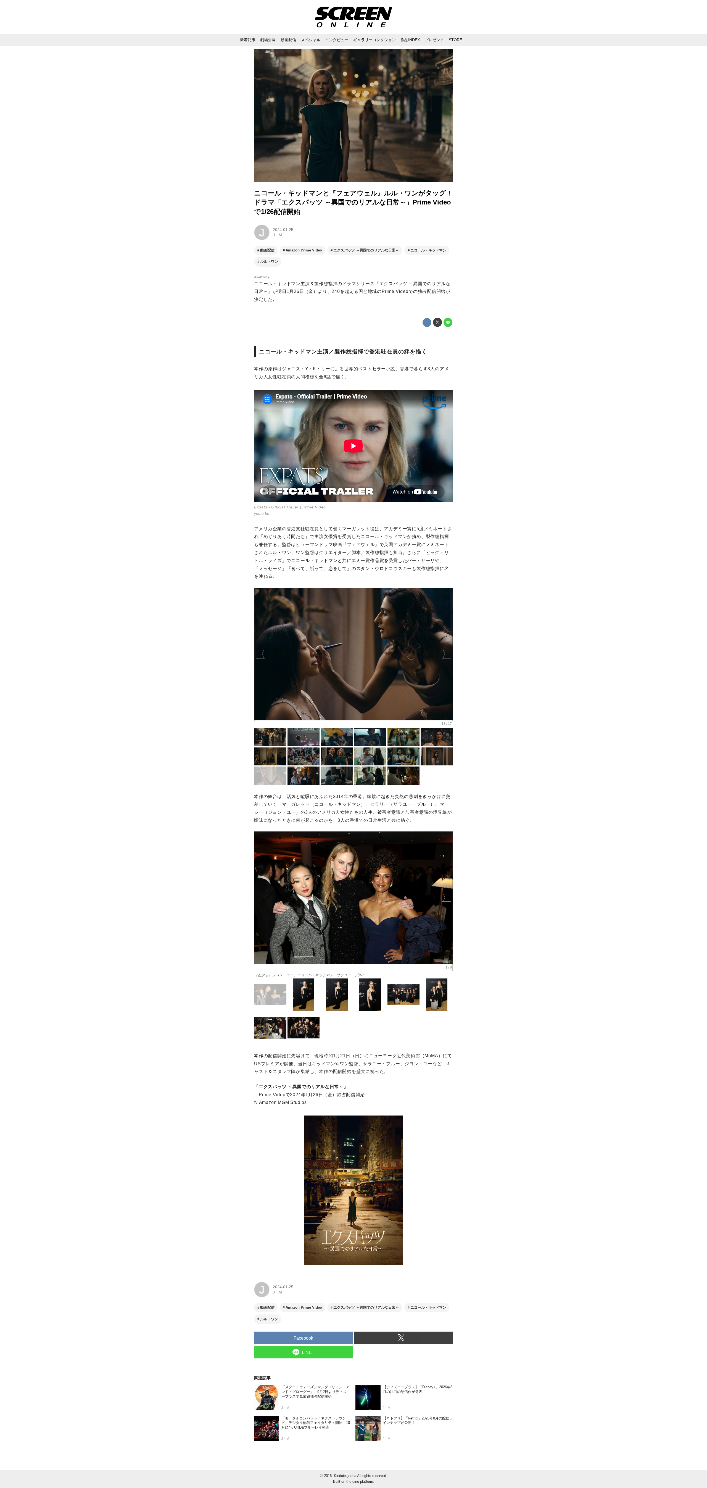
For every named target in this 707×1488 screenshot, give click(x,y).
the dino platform (359, 1481)
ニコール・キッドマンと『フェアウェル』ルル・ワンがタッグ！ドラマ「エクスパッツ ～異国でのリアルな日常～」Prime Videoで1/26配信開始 (353, 202)
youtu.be (261, 513)
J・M (277, 235)
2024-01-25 (283, 229)
